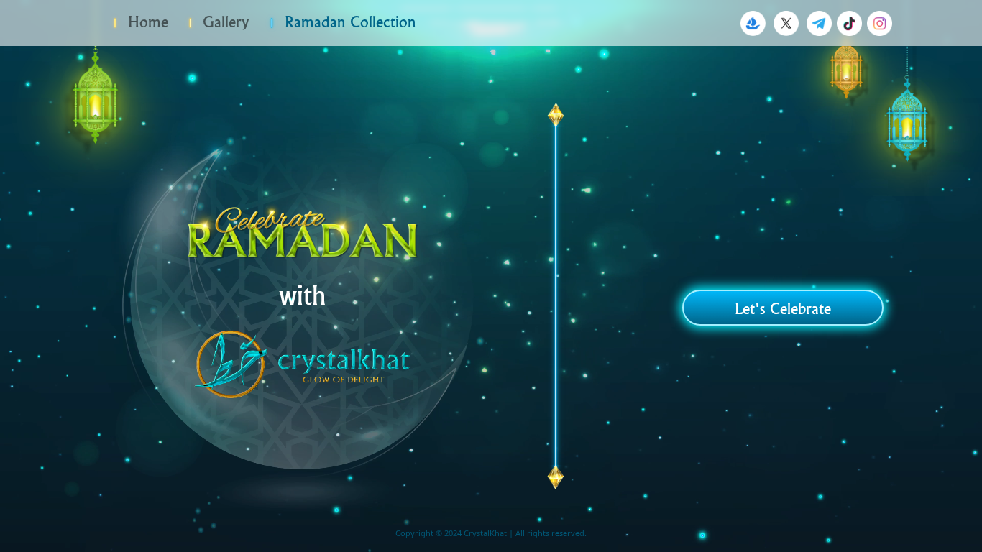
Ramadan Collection (348, 21)
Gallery (223, 21)
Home (145, 21)
